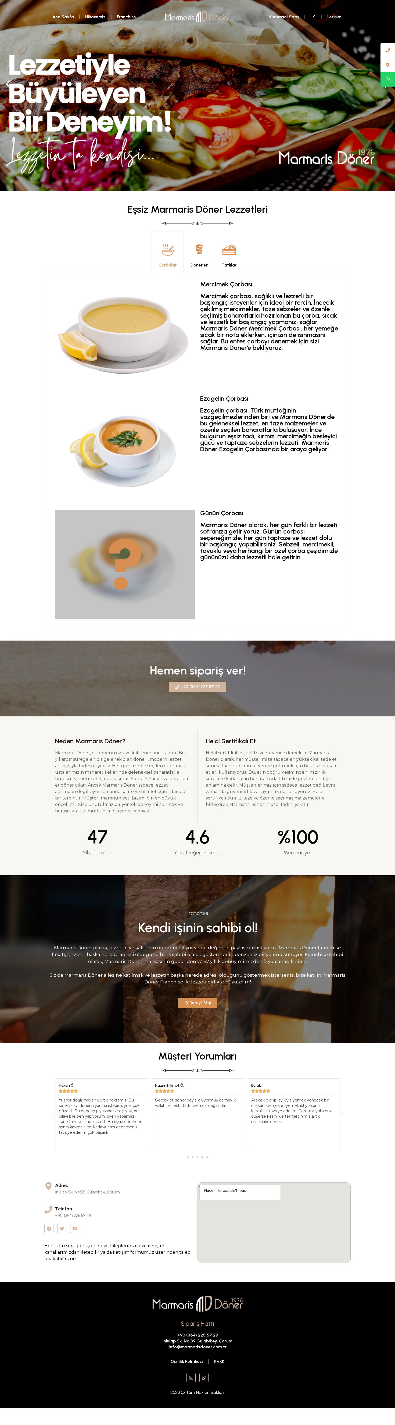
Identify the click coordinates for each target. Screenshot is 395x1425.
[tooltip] (387, 50)
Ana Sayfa (63, 16)
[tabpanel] (197, 450)
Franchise (126, 16)
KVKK (219, 1361)
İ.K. (313, 16)
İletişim (334, 16)
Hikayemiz (95, 16)
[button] (8, 84)
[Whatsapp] (204, 1377)
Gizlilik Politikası (187, 1361)
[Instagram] (191, 1377)
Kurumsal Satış (284, 16)
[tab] (168, 252)
